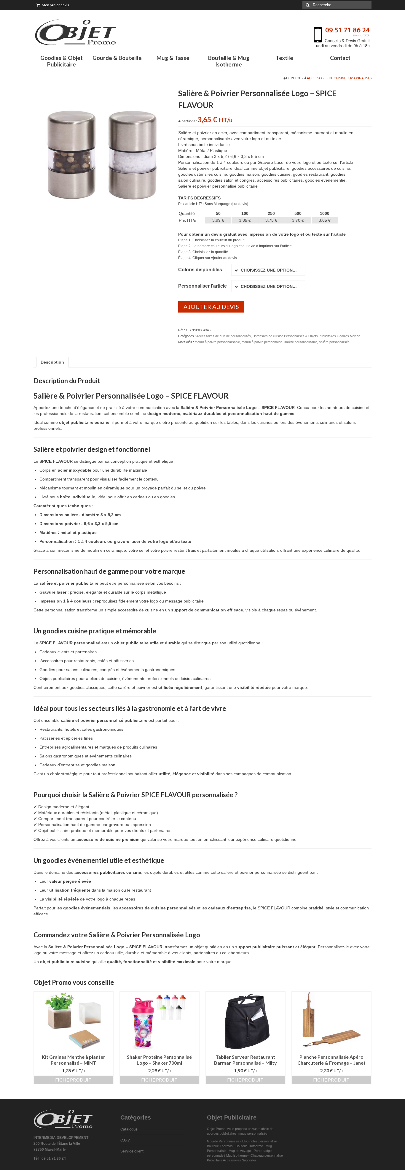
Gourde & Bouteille (117, 57)
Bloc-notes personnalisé (259, 1141)
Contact (340, 57)
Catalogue (129, 1129)
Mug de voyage (240, 1150)
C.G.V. (125, 1140)
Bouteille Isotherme (250, 1146)
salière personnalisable (300, 342)
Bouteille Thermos (220, 1146)
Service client (131, 1151)
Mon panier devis (56, 5)
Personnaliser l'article (202, 285)
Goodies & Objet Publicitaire (61, 61)
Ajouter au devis (211, 306)
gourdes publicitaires (222, 1133)
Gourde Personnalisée (223, 1141)
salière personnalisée (334, 342)
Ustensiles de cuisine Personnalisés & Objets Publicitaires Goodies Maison (306, 336)
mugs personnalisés (252, 1133)
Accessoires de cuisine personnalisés (339, 78)
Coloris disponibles (200, 269)
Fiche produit (73, 1079)
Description (52, 362)
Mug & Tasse (173, 57)
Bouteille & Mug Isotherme (228, 61)
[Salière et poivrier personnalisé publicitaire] (101, 154)
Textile (284, 57)
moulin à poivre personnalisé (262, 342)
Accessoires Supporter (239, 1160)
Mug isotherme (237, 1155)
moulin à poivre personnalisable (217, 342)
